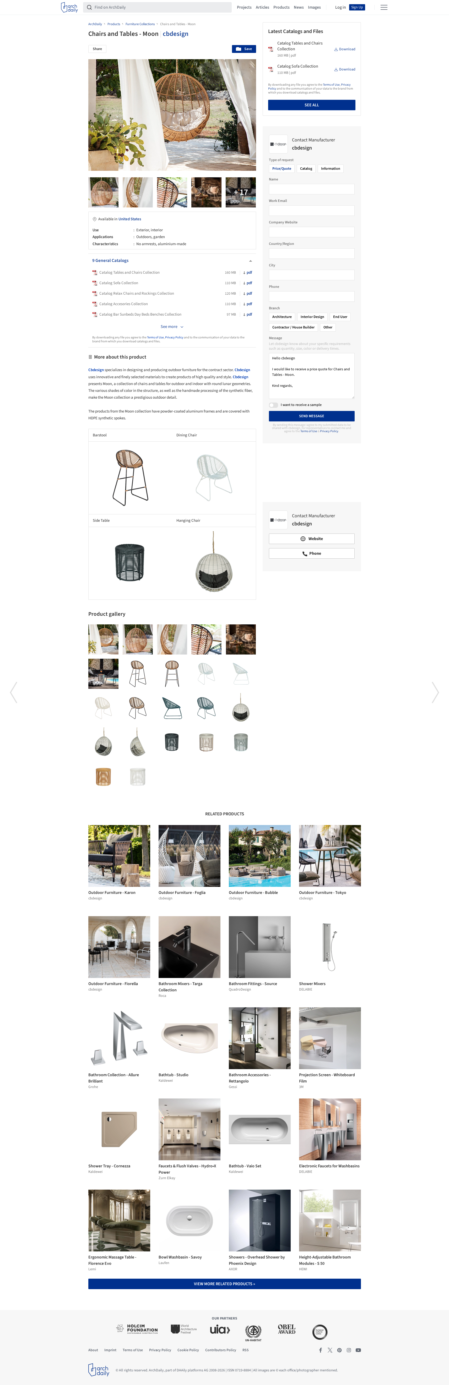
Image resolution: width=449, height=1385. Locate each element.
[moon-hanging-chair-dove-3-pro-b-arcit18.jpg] (138, 742)
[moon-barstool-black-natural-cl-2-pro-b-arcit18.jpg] (138, 674)
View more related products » (224, 1284)
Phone (274, 286)
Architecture (282, 317)
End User (340, 317)
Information (330, 168)
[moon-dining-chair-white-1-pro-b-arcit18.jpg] (206, 674)
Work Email (278, 201)
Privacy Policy (174, 337)
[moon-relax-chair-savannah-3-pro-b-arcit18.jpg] (172, 708)
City (272, 265)
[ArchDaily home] (69, 7)
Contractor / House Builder (293, 327)
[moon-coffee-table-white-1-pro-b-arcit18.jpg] (138, 777)
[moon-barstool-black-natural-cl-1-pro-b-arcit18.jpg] (172, 674)
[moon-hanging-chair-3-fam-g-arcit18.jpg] (138, 192)
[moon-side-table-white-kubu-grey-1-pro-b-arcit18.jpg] (241, 742)
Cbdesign (96, 370)
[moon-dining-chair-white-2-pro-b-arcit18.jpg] (241, 674)
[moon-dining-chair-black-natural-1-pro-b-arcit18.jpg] (138, 708)
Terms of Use (155, 337)
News (299, 7)
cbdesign (175, 34)
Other (327, 327)
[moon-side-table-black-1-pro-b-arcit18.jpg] (172, 742)
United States (129, 219)
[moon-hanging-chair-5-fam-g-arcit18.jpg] (103, 192)
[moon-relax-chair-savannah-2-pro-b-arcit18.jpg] (206, 708)
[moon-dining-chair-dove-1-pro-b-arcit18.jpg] (103, 708)
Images (314, 7)
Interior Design (312, 317)
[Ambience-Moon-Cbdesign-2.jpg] (206, 192)
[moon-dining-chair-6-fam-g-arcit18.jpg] (172, 192)
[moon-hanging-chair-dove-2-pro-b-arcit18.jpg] (103, 742)
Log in (340, 7)
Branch (274, 308)
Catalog (306, 168)
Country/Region (281, 243)
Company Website (283, 222)
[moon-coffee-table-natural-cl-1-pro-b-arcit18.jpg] (103, 777)
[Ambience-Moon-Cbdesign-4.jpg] (241, 192)
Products (281, 7)
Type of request (281, 160)
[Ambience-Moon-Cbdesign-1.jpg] (103, 674)
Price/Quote (281, 168)
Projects (244, 7)
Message (275, 338)
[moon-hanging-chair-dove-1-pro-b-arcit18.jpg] (241, 708)
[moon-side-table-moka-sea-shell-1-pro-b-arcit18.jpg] (206, 742)
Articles (262, 7)
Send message (311, 416)
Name (273, 179)
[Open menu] (384, 7)
